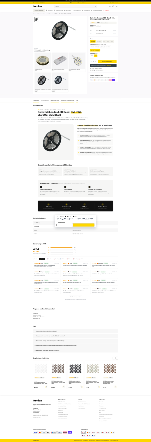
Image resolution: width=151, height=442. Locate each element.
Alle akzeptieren (83, 224)
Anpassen (64, 224)
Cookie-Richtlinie (61, 222)
